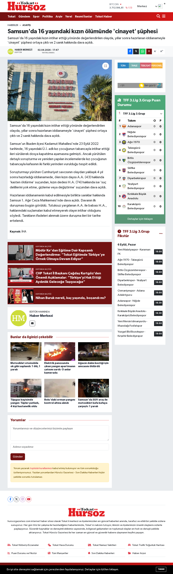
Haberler (13, 25)
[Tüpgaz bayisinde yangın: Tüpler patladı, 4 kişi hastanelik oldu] (25, 388)
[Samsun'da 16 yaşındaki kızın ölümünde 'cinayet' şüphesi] (60, 90)
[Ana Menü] (163, 16)
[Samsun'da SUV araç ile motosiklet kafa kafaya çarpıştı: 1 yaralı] (93, 388)
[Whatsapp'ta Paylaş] (142, 51)
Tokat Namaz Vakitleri (104, 545)
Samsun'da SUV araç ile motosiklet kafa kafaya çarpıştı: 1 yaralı (93, 402)
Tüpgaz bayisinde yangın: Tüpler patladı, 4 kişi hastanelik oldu (24, 402)
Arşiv (59, 16)
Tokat (12, 16)
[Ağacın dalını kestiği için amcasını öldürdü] (93, 351)
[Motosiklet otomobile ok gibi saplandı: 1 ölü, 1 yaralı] (25, 351)
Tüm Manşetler (60, 553)
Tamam (161, 569)
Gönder (18, 456)
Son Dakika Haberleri (103, 553)
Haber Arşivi (139, 553)
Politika (47, 16)
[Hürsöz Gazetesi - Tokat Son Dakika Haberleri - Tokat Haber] (26, 6)
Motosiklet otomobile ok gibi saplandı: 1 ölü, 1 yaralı (25, 366)
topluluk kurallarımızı (41, 468)
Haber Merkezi (41, 315)
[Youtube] (28, 499)
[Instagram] (22, 499)
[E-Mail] (32, 323)
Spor (36, 16)
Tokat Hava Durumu (63, 545)
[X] (16, 499)
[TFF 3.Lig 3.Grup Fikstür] (161, 233)
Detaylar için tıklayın (140, 219)
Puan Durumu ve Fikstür (24, 553)
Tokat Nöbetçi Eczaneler (25, 545)
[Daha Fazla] (149, 51)
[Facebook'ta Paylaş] (130, 51)
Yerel (68, 16)
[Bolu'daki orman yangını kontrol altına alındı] (59, 388)
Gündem (24, 16)
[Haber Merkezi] (18, 318)
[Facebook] (10, 499)
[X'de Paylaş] (136, 51)
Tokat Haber (103, 16)
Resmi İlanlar (83, 16)
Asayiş (26, 25)
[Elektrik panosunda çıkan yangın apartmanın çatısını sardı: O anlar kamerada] (59, 351)
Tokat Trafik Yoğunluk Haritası (148, 545)
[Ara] (159, 16)
